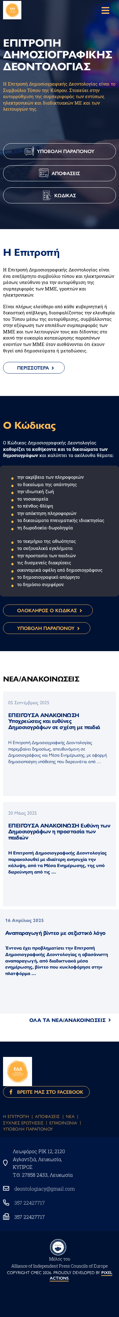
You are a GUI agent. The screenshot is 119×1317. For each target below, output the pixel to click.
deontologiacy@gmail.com (44, 1188)
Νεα (70, 1116)
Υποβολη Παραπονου (28, 1129)
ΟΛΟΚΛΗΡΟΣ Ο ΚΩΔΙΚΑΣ (47, 610)
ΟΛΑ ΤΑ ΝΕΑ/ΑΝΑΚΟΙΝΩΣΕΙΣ (67, 1019)
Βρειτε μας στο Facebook (48, 1091)
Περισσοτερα (33, 367)
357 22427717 (29, 1203)
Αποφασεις (47, 1116)
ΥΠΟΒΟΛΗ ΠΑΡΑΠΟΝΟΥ (45, 628)
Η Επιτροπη (16, 1116)
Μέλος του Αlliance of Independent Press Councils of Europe (59, 1262)
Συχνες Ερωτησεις (23, 1122)
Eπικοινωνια (63, 1122)
